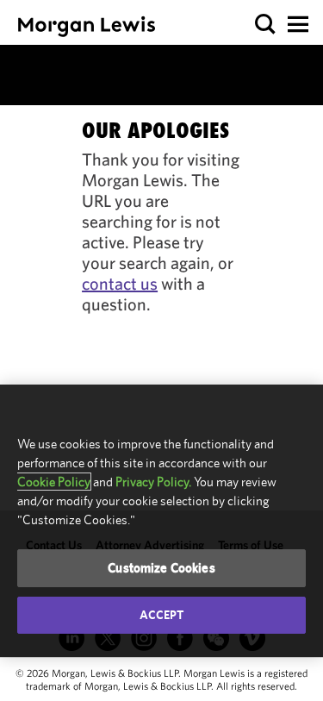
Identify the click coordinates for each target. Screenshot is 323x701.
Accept (162, 615)
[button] (265, 24)
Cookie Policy (53, 481)
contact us (120, 283)
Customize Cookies (161, 568)
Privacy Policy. (153, 481)
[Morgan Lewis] (86, 26)
